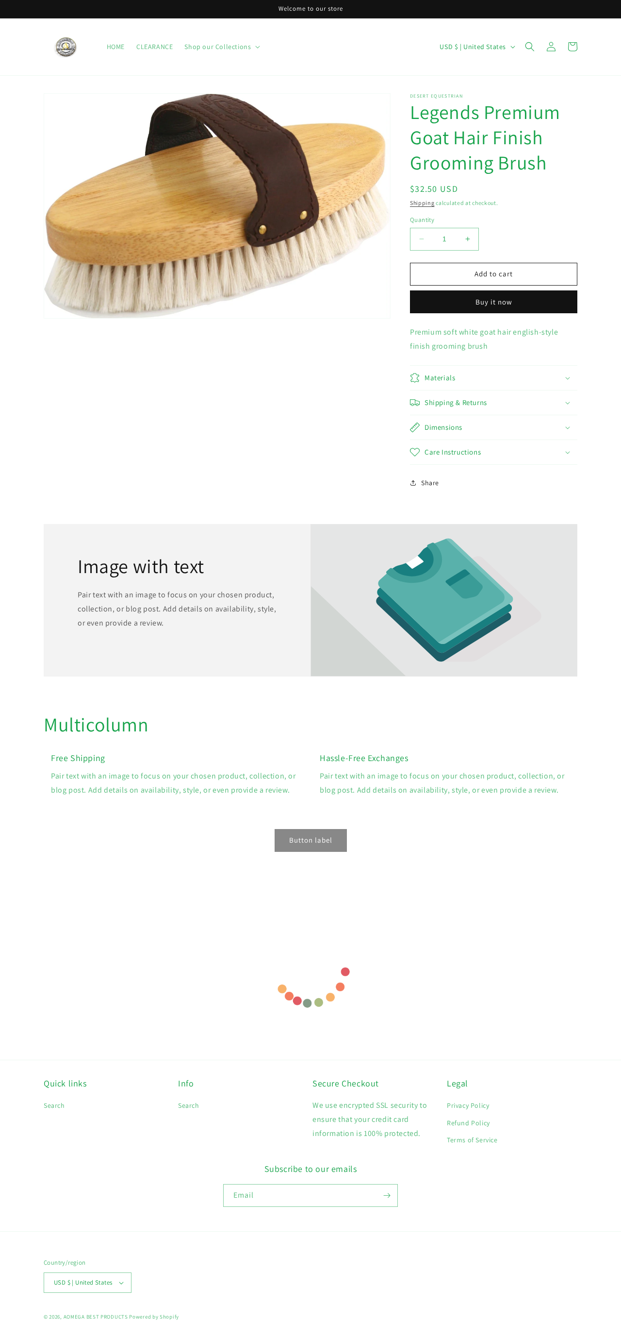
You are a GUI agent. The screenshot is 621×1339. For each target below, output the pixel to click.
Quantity (422, 220)
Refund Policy (468, 1123)
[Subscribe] (386, 1195)
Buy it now (493, 301)
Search (54, 1105)
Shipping (422, 202)
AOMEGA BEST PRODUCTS (96, 1316)
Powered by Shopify (154, 1316)
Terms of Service (472, 1140)
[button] (529, 46)
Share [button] (430, 482)
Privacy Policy (468, 1105)
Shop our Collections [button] (217, 46)
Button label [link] (310, 840)
